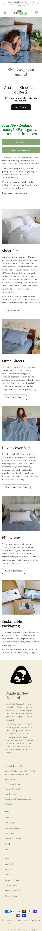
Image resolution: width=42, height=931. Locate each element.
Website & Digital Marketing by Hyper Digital (21, 930)
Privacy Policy (11, 885)
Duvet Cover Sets (12, 828)
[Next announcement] (37, 3)
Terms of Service (12, 880)
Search (7, 844)
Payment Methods (12, 891)
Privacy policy (35, 920)
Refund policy (23, 920)
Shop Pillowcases (13, 571)
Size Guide (9, 864)
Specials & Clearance (13, 839)
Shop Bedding (21, 107)
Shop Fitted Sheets (14, 397)
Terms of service (14, 924)
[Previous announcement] (4, 3)
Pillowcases (10, 833)
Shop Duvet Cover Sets (16, 487)
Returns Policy (11, 896)
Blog (6, 849)
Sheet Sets (9, 818)
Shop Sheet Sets (13, 310)
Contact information (29, 924)
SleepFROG (12, 920)
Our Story (21, 142)
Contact (8, 875)
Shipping (8, 869)
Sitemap (8, 804)
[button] (4, 12)
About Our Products (21, 150)
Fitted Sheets (10, 823)
